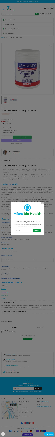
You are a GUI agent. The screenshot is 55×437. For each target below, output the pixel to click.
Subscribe (36, 230)
